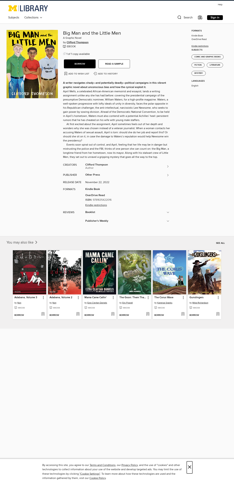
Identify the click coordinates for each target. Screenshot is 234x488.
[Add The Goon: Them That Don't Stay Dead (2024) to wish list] (148, 314)
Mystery (198, 73)
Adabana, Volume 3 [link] (25, 297)
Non (19, 302)
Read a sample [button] (114, 63)
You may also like (20, 242)
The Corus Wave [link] (163, 297)
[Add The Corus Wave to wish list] (183, 314)
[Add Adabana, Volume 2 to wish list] (78, 314)
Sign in (215, 17)
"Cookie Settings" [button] (89, 474)
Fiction (198, 65)
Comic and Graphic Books (207, 57)
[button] (184, 18)
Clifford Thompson (78, 42)
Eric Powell (127, 302)
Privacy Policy (129, 465)
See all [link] (220, 243)
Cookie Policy (97, 478)
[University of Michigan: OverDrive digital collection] (28, 8)
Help (220, 4)
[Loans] (200, 18)
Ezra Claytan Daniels (97, 302)
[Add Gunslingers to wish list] (218, 314)
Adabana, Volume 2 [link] (61, 297)
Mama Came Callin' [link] (95, 297)
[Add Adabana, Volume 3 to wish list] (43, 314)
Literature (215, 65)
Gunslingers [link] (196, 297)
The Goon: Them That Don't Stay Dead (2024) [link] (132, 297)
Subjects (13, 17)
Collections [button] (32, 17)
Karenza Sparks (164, 302)
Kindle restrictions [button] (96, 205)
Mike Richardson (200, 302)
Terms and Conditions (102, 465)
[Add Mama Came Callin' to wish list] (113, 314)
